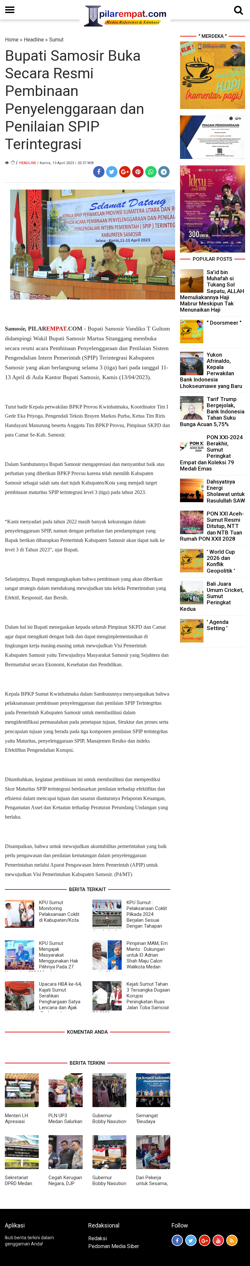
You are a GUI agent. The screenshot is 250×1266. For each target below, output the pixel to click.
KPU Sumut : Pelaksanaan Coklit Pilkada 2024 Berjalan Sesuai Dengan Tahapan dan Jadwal (129, 917)
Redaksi (97, 1238)
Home (12, 40)
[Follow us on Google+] (204, 1240)
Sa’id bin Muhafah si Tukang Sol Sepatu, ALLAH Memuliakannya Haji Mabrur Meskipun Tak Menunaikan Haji (212, 291)
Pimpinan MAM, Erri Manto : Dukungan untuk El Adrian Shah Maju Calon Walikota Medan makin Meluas (130, 958)
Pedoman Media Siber (113, 1246)
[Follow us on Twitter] (191, 1240)
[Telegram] (164, 172)
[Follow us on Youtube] (218, 1240)
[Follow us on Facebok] (177, 1240)
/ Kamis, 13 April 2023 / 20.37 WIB (65, 163)
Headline (34, 40)
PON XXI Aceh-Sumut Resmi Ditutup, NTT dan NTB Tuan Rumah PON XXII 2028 (212, 526)
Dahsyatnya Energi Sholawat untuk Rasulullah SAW (226, 491)
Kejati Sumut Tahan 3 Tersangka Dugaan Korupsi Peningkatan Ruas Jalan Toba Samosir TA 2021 (131, 998)
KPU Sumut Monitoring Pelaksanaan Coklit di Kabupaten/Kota (59, 911)
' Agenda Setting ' (218, 625)
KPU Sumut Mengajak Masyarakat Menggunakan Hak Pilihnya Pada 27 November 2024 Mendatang (41, 958)
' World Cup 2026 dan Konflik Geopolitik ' (221, 561)
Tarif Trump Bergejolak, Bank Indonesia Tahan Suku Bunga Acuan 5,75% (212, 411)
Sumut (56, 40)
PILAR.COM (54, 328)
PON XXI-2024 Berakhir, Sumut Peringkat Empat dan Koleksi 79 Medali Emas (211, 453)
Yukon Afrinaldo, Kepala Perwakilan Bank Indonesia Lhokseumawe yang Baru (211, 370)
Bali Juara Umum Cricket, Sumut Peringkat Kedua (211, 596)
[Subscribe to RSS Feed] (232, 1240)
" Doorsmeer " (224, 322)
